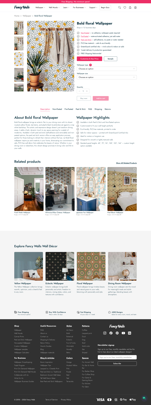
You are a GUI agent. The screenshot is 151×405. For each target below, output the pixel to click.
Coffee (84, 330)
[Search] (119, 7)
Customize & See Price (89, 58)
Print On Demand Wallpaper (24, 368)
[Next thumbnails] (19, 89)
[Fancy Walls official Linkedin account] (129, 333)
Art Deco (69, 330)
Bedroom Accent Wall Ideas (50, 375)
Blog (42, 349)
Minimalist (70, 346)
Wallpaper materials (47, 352)
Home (16, 15)
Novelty (69, 349)
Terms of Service (51, 399)
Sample (110, 58)
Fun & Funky (71, 343)
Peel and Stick (86, 39)
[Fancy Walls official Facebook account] (111, 333)
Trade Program (19, 365)
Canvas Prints (19, 336)
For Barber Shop (88, 371)
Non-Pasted (85, 33)
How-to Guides (45, 346)
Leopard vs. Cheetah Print (49, 368)
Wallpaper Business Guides (24, 381)
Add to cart (100, 98)
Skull (83, 343)
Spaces (85, 358)
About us (43, 333)
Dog (83, 339)
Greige (69, 362)
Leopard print (87, 333)
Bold (68, 333)
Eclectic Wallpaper (55, 283)
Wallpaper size (82, 73)
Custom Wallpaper (21, 346)
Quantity (80, 87)
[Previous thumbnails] (19, 22)
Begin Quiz (105, 7)
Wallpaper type (84, 65)
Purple (68, 372)
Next (71, 56)
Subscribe (117, 363)
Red (67, 375)
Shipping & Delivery (47, 339)
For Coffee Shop (88, 374)
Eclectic (69, 339)
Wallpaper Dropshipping (23, 362)
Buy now (83, 98)
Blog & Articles (47, 358)
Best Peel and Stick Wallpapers (51, 381)
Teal (67, 378)
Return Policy (45, 343)
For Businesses (78, 7)
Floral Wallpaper (85, 283)
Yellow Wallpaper (22, 283)
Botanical (69, 336)
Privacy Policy (66, 399)
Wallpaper (39, 7)
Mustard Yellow (71, 365)
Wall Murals (53, 7)
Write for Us (18, 378)
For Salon (85, 386)
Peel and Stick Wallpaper (23, 339)
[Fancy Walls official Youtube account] (123, 333)
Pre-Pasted (84, 36)
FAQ (42, 330)
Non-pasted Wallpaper (22, 343)
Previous (30, 56)
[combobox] (107, 69)
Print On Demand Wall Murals (25, 372)
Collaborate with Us (21, 375)
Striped (84, 352)
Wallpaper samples (21, 349)
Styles (69, 326)
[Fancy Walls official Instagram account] (105, 333)
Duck (84, 336)
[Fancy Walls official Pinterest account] (117, 333)
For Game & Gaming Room (87, 379)
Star (83, 349)
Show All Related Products (126, 163)
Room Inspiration (46, 362)
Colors (69, 358)
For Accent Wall (88, 362)
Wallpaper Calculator (21, 352)
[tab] (45, 109)
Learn (65, 7)
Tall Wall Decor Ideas (47, 378)
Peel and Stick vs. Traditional (50, 372)
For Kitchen (86, 383)
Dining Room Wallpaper (119, 283)
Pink (67, 368)
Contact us (44, 336)
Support (92, 7)
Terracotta (69, 381)
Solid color (86, 346)
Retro (68, 352)
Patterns (85, 326)
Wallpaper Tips (45, 365)
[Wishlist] (124, 7)
